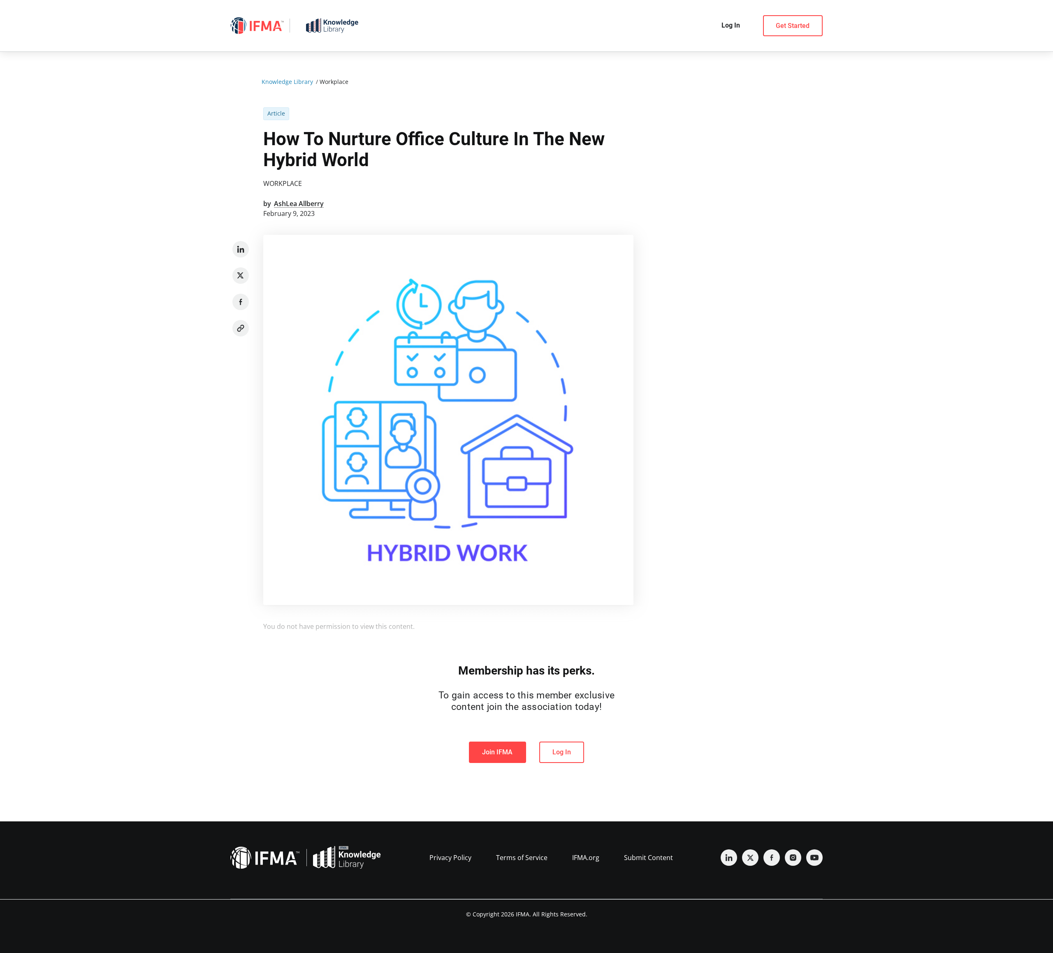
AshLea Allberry (299, 203)
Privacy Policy (450, 857)
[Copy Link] (240, 328)
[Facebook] (240, 302)
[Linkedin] (240, 249)
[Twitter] (240, 275)
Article (276, 113)
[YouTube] (814, 857)
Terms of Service (521, 857)
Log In (561, 752)
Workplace (282, 183)
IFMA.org (585, 857)
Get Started (792, 26)
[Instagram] (793, 857)
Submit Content (648, 857)
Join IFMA (497, 752)
